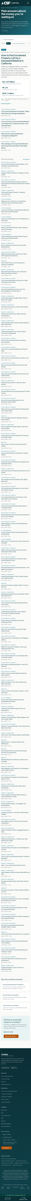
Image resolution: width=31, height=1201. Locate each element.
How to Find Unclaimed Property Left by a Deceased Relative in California (13, 59)
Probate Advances (5, 1084)
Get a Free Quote (11, 1036)
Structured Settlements (19, 43)
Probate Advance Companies (7, 1163)
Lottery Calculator (5, 1102)
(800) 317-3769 (8, 1032)
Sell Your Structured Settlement (9, 1091)
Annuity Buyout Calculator (21, 1160)
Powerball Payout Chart (6, 1165)
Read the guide (6, 103)
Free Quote (6, 1148)
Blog (2, 1113)
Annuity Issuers (5, 1099)
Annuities (3, 1081)
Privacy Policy (2, 1188)
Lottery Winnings (5, 1079)
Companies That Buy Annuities (7, 1160)
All (8, 43)
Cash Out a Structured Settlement (8, 1158)
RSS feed (5, 30)
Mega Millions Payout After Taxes (22, 1163)
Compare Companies (6, 1094)
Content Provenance (22, 1188)
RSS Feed (28, 1188)
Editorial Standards (6, 1123)
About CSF (4, 1110)
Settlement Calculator (6, 1096)
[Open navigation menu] (28, 3)
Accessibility (15, 1187)
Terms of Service (8, 1188)
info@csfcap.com (7, 1137)
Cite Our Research (5, 1126)
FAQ (2, 1118)
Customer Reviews (5, 1115)
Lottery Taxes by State (17, 1165)
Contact (3, 1121)
